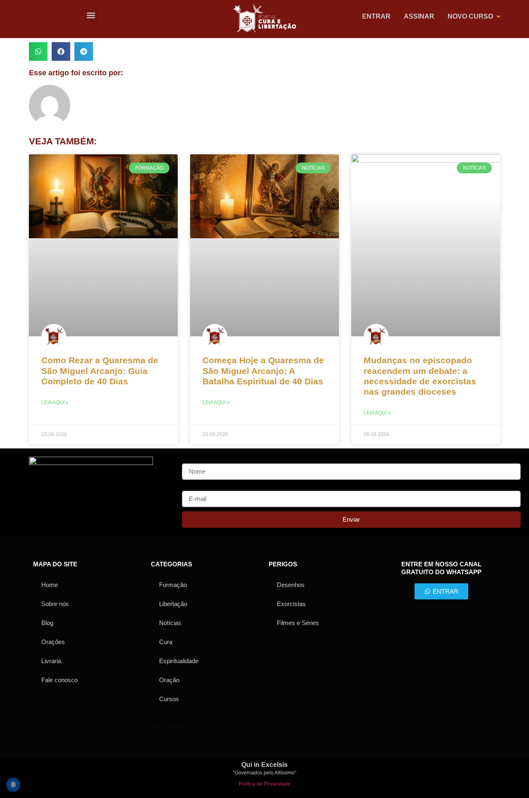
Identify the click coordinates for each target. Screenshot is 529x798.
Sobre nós (55, 603)
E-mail (191, 487)
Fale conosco (59, 679)
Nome (191, 460)
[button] (91, 15)
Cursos (169, 698)
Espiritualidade (178, 660)
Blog (47, 622)
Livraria (51, 660)
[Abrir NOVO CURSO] (498, 17)
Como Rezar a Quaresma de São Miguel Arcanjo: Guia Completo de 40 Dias (99, 370)
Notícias (170, 622)
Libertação (173, 603)
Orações (53, 641)
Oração (169, 679)
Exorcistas (291, 603)
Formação (173, 584)
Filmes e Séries (298, 622)
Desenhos (291, 584)
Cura (165, 641)
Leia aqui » (55, 402)
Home (49, 584)
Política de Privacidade (265, 784)
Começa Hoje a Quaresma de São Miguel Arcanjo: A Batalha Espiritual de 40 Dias (263, 370)
